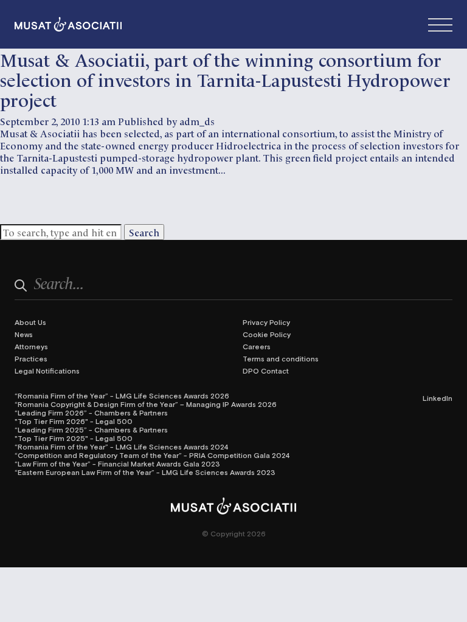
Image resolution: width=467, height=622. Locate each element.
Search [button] (144, 232)
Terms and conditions (281, 358)
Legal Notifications (47, 370)
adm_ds (197, 121)
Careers (257, 346)
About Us (30, 322)
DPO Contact (266, 370)
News (24, 334)
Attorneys (31, 346)
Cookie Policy (267, 334)
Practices (31, 358)
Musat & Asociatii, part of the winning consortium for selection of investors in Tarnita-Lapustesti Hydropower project (225, 78)
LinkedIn (437, 398)
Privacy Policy (266, 322)
